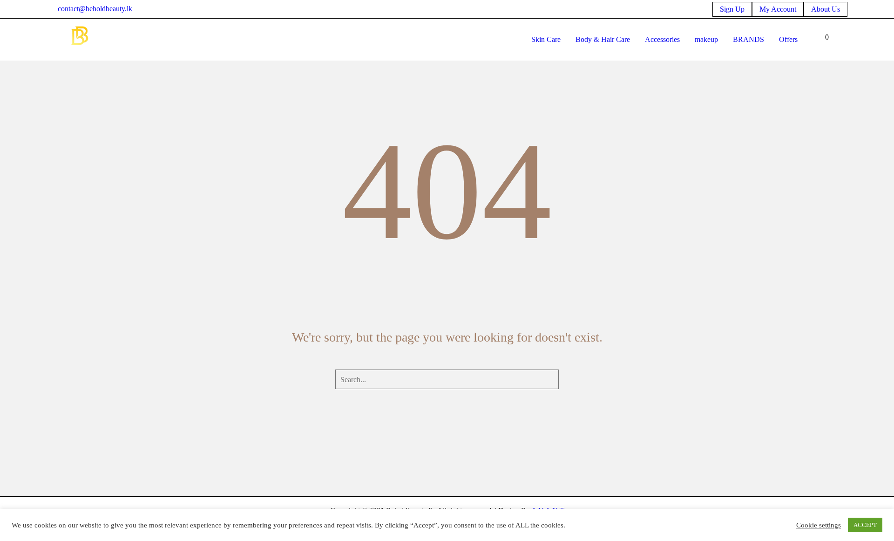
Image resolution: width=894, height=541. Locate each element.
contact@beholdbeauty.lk (95, 9)
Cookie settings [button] (818, 525)
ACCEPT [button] (865, 524)
